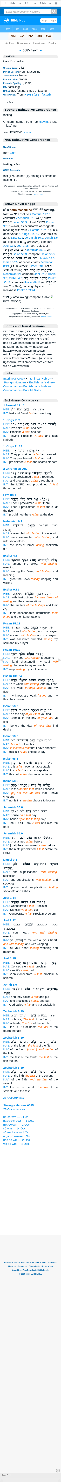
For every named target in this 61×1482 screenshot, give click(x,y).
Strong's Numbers (15, 382)
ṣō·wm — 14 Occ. (15, 1128)
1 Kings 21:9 (11, 420)
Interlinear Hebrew (40, 378)
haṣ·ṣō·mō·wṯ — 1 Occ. (18, 1120)
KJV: (6, 432)
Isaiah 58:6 (10, 262)
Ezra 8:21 (17, 237)
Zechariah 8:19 (25, 218)
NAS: (6, 428)
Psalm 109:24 (26, 290)
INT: (5, 413)
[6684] (4, 667)
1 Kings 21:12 (12, 446)
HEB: (6, 409)
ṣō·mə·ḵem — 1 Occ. (17, 1132)
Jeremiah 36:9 (34, 237)
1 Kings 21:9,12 (29, 234)
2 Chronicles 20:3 (15, 468)
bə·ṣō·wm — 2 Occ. (16, 1117)
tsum (13, 152)
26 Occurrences (13, 1097)
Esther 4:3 (15, 278)
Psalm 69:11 (32, 282)
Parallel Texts (32, 390)
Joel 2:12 (40, 274)
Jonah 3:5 (51, 237)
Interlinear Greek (14, 378)
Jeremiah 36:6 (36, 250)
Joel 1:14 (9, 245)
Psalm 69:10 (11, 649)
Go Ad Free (6, 1475)
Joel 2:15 (23, 245)
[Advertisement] (30, 1215)
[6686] (57, 667)
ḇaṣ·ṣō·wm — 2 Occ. (17, 1140)
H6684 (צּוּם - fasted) (37, 94)
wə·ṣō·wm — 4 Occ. (16, 1143)
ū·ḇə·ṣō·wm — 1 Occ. (17, 1136)
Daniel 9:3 (10, 859)
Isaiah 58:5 (48, 254)
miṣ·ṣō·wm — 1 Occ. (16, 1124)
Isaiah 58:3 (20, 222)
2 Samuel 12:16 (40, 214)
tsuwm (43, 121)
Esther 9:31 (35, 266)
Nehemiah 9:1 (12, 274)
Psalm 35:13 (11, 623)
